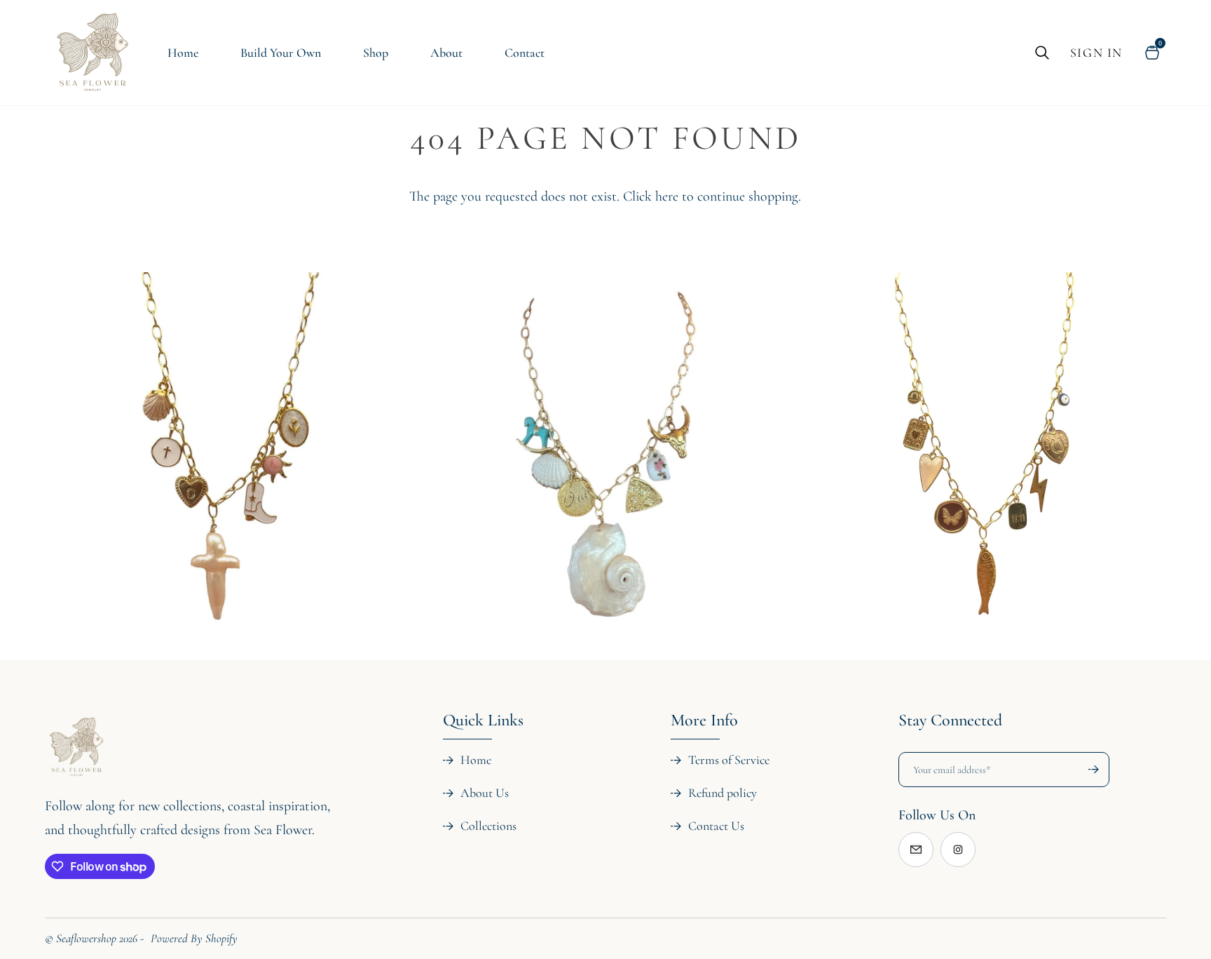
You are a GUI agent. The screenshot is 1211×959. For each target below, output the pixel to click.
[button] (188, 712)
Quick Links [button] (483, 720)
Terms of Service (728, 759)
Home (475, 759)
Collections (488, 825)
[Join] (1087, 769)
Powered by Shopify (194, 938)
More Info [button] (704, 720)
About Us (484, 792)
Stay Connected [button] (950, 720)
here (666, 196)
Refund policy (722, 792)
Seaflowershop (86, 938)
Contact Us (716, 825)
